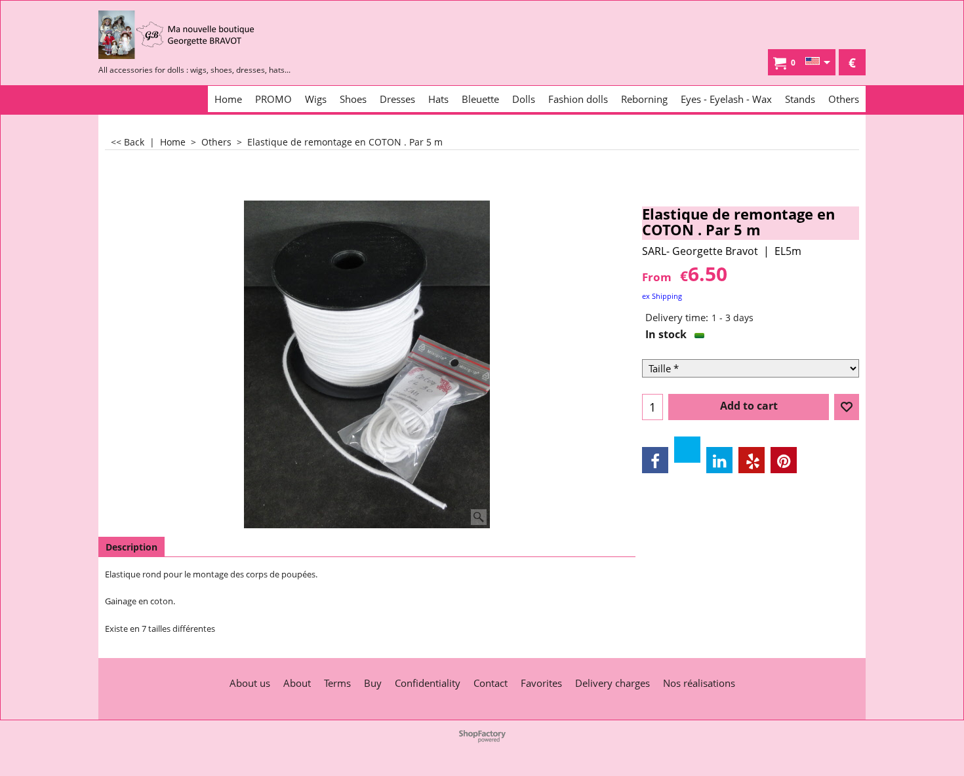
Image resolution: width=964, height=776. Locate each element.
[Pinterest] (784, 460)
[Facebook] (655, 460)
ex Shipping (662, 296)
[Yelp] (751, 460)
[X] (687, 449)
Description (131, 547)
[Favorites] (846, 407)
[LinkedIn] (719, 460)
